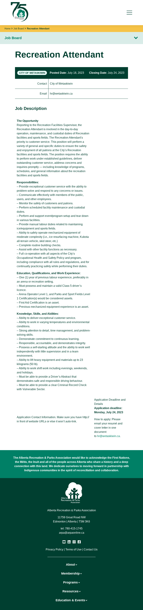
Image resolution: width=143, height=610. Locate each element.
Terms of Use (73, 549)
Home (7, 28)
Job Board (18, 28)
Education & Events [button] (70, 600)
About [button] (70, 564)
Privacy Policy (54, 549)
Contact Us (90, 549)
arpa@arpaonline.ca (71, 532)
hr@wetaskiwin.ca (108, 436)
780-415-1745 (73, 528)
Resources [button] (70, 591)
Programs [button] (70, 582)
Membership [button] (70, 573)
